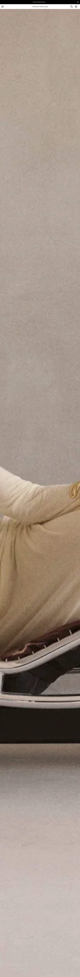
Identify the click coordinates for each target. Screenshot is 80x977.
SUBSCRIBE (40, 496)
